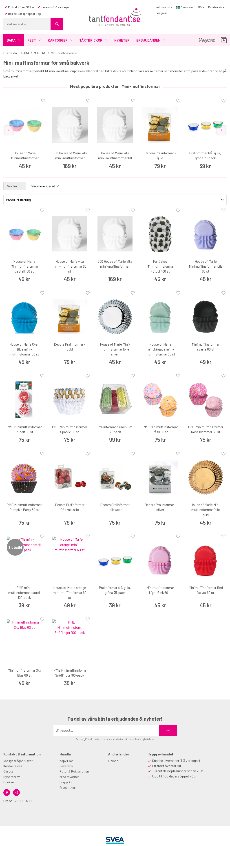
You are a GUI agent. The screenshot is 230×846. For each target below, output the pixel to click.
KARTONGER (58, 40)
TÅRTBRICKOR (90, 40)
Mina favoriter (69, 777)
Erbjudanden (148, 40)
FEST (31, 40)
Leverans (66, 766)
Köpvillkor (66, 761)
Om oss (8, 771)
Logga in (161, 13)
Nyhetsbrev (11, 777)
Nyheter (122, 40)
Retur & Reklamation (74, 771)
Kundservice (216, 7)
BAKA (11, 40)
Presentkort (68, 787)
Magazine (207, 40)
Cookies (9, 782)
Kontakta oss (12, 766)
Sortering (14, 186)
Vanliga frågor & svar (18, 761)
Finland (113, 761)
